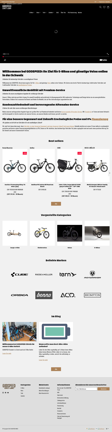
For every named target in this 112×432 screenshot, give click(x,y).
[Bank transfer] (99, 429)
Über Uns (63, 12)
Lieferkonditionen (61, 403)
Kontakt (59, 408)
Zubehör (23, 396)
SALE (57, 12)
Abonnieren (103, 389)
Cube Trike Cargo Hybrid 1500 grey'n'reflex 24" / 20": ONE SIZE (69, 186)
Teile (22, 393)
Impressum (60, 395)
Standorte (59, 411)
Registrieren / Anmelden (104, 2)
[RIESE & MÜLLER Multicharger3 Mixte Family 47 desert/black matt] (97, 165)
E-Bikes (37, 83)
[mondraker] (92, 275)
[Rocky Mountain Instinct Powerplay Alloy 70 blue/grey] (14, 165)
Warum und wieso (61, 414)
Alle (56, 204)
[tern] (68, 275)
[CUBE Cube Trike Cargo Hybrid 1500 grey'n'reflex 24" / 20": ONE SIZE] (69, 165)
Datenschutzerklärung (63, 398)
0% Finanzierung (72, 12)
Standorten (88, 111)
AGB (58, 392)
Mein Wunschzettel (44, 393)
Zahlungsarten (61, 400)
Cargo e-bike (15, 247)
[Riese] (44, 275)
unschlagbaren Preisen (25, 85)
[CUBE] (20, 275)
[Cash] (90, 429)
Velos (49, 83)
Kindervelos (42, 247)
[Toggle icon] (100, 7)
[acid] (68, 295)
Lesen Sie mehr (6, 353)
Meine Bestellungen (44, 390)
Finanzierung (100, 119)
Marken (80, 12)
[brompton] (92, 295)
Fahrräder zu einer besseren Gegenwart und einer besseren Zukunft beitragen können (49, 126)
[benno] (44, 295)
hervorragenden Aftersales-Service (71, 111)
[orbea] (20, 295)
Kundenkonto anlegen (44, 388)
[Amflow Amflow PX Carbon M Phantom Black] (42, 165)
